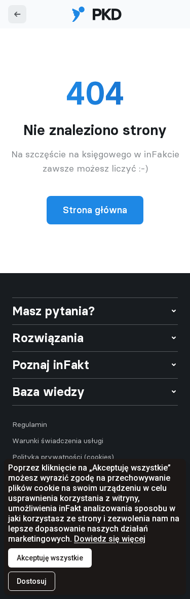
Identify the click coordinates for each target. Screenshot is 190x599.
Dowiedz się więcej (109, 539)
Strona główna (95, 210)
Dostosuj (32, 581)
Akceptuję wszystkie (50, 558)
